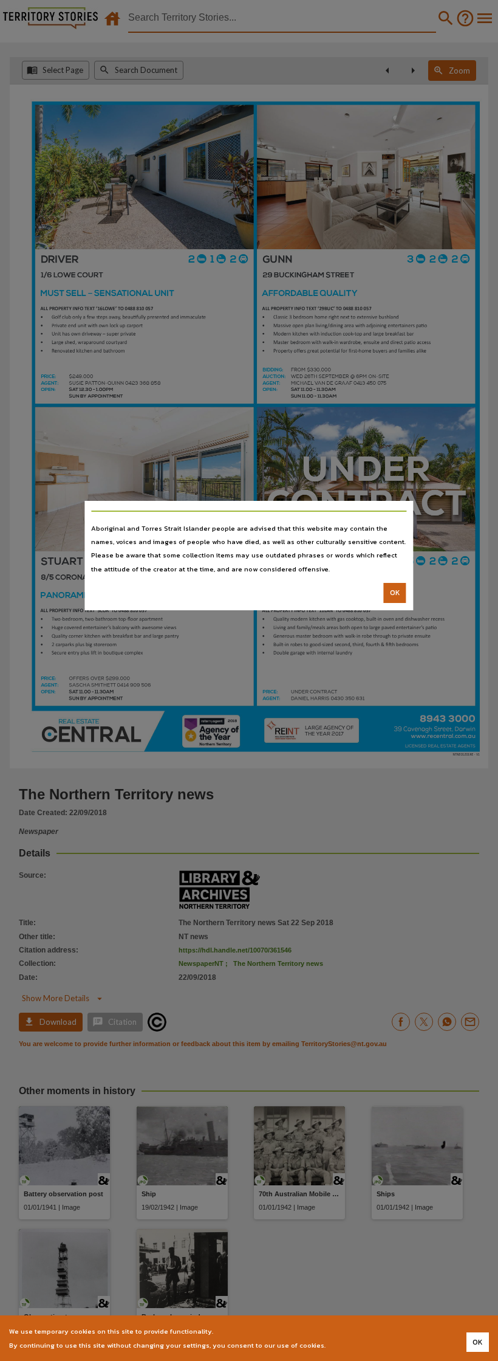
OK (395, 592)
